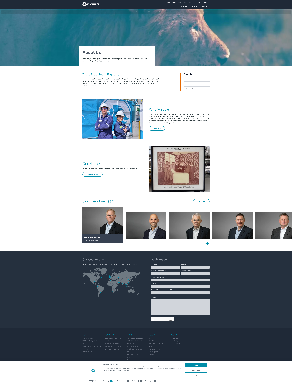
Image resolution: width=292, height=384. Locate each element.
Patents (84, 354)
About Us (204, 6)
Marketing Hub (153, 352)
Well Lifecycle (110, 335)
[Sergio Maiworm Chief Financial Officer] (146, 225)
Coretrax (85, 349)
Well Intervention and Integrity (91, 346)
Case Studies (153, 341)
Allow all (196, 365)
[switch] (127, 381)
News (150, 338)
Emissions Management (134, 349)
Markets (130, 335)
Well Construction (87, 338)
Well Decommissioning (112, 349)
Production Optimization (134, 341)
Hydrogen (130, 360)
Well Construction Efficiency (135, 338)
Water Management (133, 354)
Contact (205, 2)
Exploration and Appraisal (113, 338)
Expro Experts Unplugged (157, 343)
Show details (162, 381)
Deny (196, 375)
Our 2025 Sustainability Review (173, 2)
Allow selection (196, 370)
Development (109, 341)
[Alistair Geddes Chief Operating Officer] (189, 225)
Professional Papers (155, 349)
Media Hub (194, 6)
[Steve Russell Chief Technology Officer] (232, 225)
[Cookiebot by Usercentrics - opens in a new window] (93, 381)
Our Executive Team (189, 89)
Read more (157, 128)
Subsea (84, 343)
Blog (150, 346)
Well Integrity (131, 343)
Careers (185, 2)
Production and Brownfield (113, 343)
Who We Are (187, 79)
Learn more (201, 201)
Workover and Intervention (113, 346)
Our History (187, 84)
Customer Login (87, 352)
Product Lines (87, 335)
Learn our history (92, 174)
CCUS (128, 352)
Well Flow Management (89, 341)
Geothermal (130, 357)
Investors (191, 2)
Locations (198, 2)
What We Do (183, 6)
